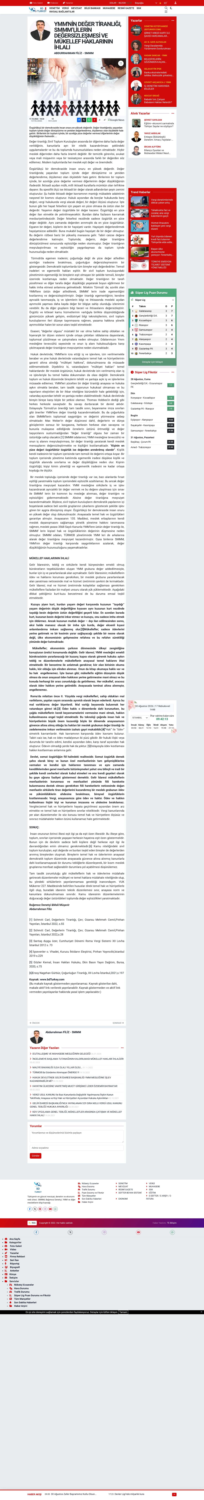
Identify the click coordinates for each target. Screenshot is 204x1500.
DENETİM (54, 8)
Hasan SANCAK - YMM (155, 55)
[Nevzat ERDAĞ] (136, 98)
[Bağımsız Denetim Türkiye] (37, 9)
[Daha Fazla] (94, 120)
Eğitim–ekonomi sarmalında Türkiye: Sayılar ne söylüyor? (159, 125)
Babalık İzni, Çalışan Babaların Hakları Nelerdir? (158, 101)
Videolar (54, 3)
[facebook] (36, 1232)
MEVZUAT (76, 8)
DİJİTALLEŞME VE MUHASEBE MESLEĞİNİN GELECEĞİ (61, 1053)
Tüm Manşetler (89, 1196)
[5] (89, 746)
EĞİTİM (152, 1193)
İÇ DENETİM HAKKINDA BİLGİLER (156, 87)
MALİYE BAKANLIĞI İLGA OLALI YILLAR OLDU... (57, 1067)
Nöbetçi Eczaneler (90, 1183)
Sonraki (117, 1023)
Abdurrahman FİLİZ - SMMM (74, 53)
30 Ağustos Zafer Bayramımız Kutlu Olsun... (73, 1494)
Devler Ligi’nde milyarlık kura (129, 1494)
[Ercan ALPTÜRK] (136, 149)
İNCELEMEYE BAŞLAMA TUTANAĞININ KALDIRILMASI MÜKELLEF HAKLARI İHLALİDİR (78, 1058)
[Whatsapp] (55, 1209)
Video (12, 1249)
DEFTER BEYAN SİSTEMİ (130, 1193)
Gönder (36, 1155)
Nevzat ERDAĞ (151, 95)
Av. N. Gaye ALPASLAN (155, 42)
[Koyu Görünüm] (171, 8)
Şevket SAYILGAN (153, 120)
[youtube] (138, 1232)
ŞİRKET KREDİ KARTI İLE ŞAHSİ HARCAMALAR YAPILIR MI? (157, 34)
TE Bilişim (172, 1223)
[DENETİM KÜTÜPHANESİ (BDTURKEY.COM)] (136, 30)
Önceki (36, 1023)
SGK (139, 8)
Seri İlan (14, 1260)
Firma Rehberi (17, 1256)
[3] (30, 941)
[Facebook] (29, 1209)
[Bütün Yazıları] (122, 1047)
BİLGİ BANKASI (92, 8)
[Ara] (166, 8)
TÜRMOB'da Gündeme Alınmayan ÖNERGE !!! (56, 1072)
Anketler (14, 1270)
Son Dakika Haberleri (91, 1199)
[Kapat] (202, 1312)
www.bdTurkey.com (52, 979)
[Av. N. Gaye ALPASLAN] (136, 45)
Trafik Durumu (88, 1189)
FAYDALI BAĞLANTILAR (62, 11)
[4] (30, 951)
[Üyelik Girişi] (174, 3)
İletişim (13, 1277)
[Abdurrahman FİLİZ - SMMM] (40, 30)
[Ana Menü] (166, 12)
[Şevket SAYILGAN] (136, 123)
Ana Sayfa (14, 1239)
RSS (33, 1223)
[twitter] (70, 1232)
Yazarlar (69, 3)
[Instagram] (45, 1209)
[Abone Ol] (116, 120)
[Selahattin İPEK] (136, 72)
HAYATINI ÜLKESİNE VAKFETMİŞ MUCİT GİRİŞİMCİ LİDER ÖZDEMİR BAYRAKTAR (74, 1086)
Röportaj (14, 1263)
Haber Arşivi (87, 1202)
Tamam (123, 1312)
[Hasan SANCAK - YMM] (136, 58)
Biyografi (14, 1267)
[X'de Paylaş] (83, 120)
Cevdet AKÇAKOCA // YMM (157, 82)
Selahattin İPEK (152, 69)
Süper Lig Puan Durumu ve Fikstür (32, 1295)
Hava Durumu (88, 1186)
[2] (30, 930)
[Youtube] (50, 1209)
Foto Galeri (37, 3)
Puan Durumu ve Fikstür (93, 1193)
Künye (12, 1274)
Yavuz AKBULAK (152, 133)
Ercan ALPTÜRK (152, 147)
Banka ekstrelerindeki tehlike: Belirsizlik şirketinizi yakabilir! (158, 74)
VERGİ (65, 8)
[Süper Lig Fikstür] (173, 372)
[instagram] (104, 1232)
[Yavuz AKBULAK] (136, 136)
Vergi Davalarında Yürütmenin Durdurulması (157, 47)
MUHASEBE (109, 8)
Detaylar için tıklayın (152, 362)
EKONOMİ (123, 1199)
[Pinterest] (40, 1209)
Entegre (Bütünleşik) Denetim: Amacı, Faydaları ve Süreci (159, 138)
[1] (62, 437)
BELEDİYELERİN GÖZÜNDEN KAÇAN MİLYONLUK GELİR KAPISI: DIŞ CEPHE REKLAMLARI (158, 61)
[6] (90, 846)
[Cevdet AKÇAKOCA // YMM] (136, 85)
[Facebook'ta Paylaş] (79, 120)
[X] (35, 1209)
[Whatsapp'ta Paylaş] (89, 120)
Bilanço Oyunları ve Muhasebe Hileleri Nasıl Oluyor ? (156, 152)
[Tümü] (173, 20)
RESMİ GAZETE (126, 8)
